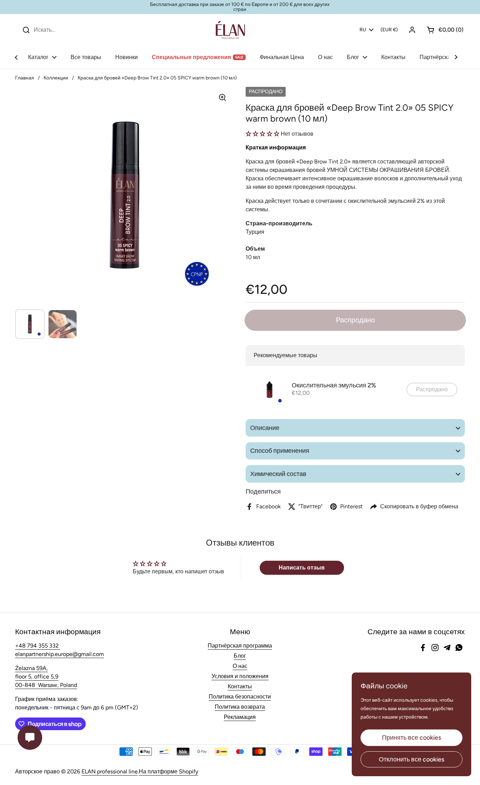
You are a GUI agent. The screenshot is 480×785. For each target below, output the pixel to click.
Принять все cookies (411, 737)
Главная (24, 78)
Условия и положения (240, 676)
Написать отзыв (302, 567)
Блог (240, 655)
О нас (240, 666)
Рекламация (240, 717)
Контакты (240, 686)
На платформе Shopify (168, 771)
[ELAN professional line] (230, 30)
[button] (442, 30)
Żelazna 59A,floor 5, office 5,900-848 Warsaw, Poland (46, 676)
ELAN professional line (110, 771)
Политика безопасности (240, 696)
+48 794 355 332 (37, 645)
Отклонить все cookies (411, 759)
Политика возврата (240, 706)
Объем (255, 248)
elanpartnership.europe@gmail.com (59, 654)
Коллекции (56, 78)
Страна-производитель (279, 223)
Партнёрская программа (240, 645)
